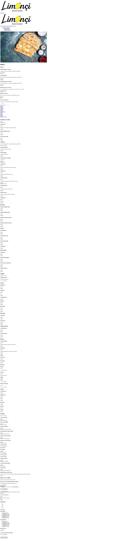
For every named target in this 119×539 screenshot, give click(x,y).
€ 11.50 (2, 134)
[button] (59, 117)
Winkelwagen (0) (3, 486)
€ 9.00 (1, 244)
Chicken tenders (2, 111)
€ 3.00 (1, 288)
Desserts (1, 114)
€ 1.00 (1, 396)
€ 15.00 (2, 324)
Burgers (1, 112)
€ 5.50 (1, 271)
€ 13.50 (2, 129)
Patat (1, 113)
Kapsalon (1, 106)
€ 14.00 (2, 190)
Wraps (1, 107)
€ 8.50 (1, 210)
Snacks (1, 110)
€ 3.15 (1, 475)
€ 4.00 (1, 304)
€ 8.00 (1, 318)
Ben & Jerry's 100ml (3, 116)
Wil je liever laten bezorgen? (4, 494)
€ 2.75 (1, 311)
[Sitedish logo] (1, 496)
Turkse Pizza (2, 108)
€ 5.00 (1, 370)
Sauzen (1, 115)
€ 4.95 (1, 255)
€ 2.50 (1, 460)
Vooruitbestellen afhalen (3, 537)
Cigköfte (1, 109)
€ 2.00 (1, 469)
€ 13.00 (2, 161)
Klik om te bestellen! (9, 486)
